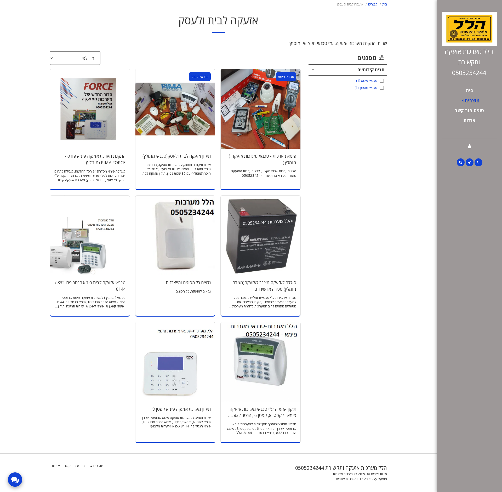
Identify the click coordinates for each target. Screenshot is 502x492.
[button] (478, 162)
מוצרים (373, 4)
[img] (260, 109)
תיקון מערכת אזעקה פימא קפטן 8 (181, 409)
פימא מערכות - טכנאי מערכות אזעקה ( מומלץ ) (262, 159)
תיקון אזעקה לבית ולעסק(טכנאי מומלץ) (176, 156)
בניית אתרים (344, 479)
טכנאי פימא (286, 76)
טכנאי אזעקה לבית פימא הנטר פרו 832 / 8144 (90, 285)
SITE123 (361, 479)
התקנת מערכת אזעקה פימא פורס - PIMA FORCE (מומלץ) (95, 159)
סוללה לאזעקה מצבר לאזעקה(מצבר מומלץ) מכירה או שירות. (264, 285)
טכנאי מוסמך (200, 76)
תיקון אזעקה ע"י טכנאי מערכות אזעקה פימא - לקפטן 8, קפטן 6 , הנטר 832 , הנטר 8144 (263, 412)
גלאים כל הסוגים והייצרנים (188, 282)
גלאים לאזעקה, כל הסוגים (193, 291)
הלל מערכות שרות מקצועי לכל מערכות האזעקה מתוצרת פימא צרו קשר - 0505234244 (263, 173)
